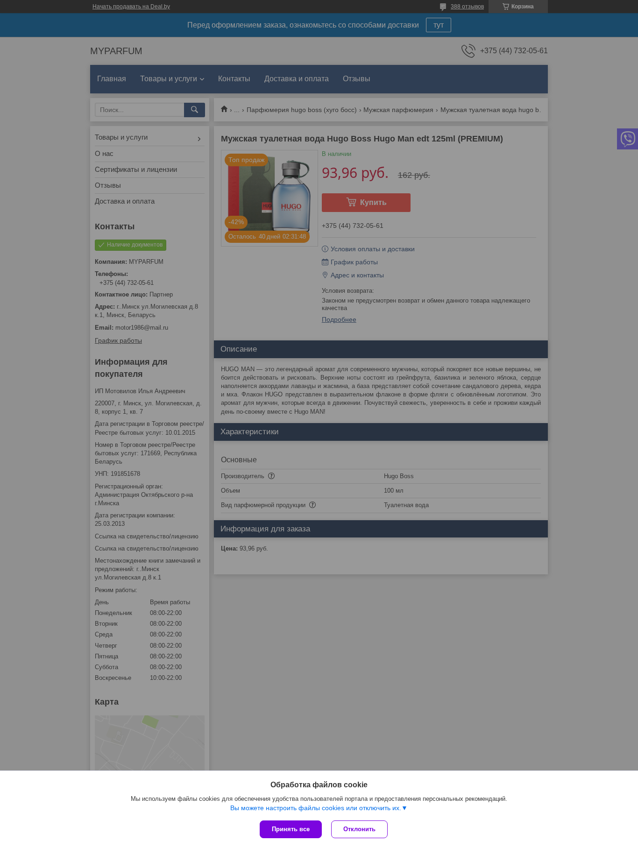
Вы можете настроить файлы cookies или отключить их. (315, 808)
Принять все (291, 829)
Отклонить (359, 829)
